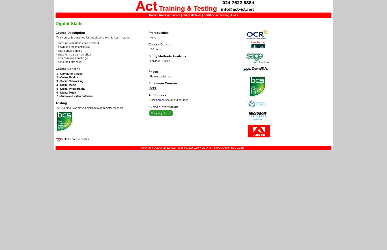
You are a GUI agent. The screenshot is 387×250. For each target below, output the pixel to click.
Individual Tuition (159, 61)
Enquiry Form (161, 113)
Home (153, 15)
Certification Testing (217, 15)
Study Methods (192, 15)
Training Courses (170, 15)
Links (234, 15)
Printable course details (74, 139)
